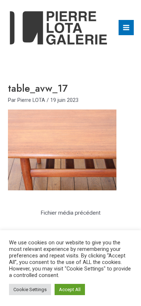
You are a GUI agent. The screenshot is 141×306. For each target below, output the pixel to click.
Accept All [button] (70, 289)
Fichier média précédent (70, 213)
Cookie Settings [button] (30, 289)
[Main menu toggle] (126, 27)
